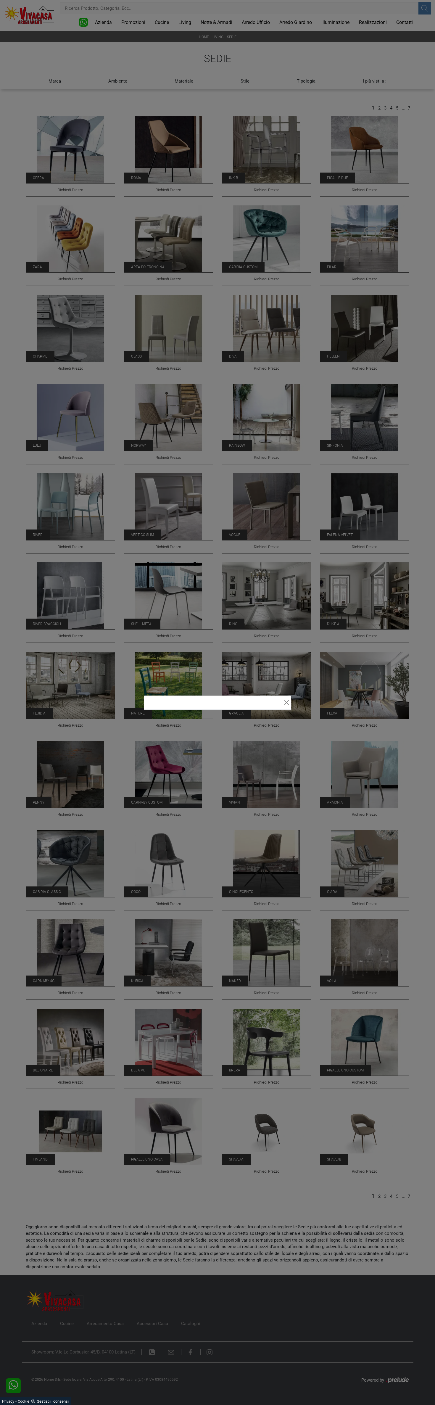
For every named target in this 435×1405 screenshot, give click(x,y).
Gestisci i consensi (53, 1401)
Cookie (23, 1401)
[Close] (286, 702)
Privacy (8, 1401)
